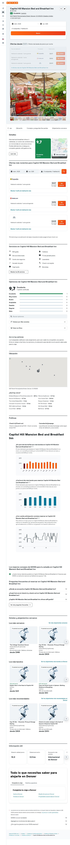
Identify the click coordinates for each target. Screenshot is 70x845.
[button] (3, 3)
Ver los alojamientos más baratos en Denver (54, 661)
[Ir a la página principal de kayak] (12, 3)
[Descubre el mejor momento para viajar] (3, 29)
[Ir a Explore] (3, 21)
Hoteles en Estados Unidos (50, 833)
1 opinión (23, 13)
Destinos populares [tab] (31, 783)
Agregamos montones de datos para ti (23, 821)
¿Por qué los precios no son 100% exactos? (24, 824)
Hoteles (23, 833)
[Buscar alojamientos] (3, 12)
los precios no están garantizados (50, 812)
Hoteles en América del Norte (34, 833)
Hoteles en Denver (18, 796)
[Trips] (3, 34)
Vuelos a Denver (17, 794)
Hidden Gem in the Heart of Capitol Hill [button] (21, 685)
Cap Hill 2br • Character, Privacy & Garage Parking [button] (51, 645)
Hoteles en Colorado (14, 835)
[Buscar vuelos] (3, 8)
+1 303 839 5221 (15, 18)
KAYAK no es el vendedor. (19, 818)
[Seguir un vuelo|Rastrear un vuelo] (3, 25)
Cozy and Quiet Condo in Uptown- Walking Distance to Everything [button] (52, 686)
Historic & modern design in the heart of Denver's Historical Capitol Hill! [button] (51, 723)
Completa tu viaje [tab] (17, 783)
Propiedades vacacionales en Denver (49, 796)
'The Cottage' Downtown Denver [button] (19, 645)
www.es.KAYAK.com (14, 833)
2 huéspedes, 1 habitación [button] (20, 28)
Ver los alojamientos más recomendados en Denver (54, 699)
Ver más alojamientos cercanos (58, 623)
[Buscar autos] (3, 16)
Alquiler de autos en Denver (46, 794)
